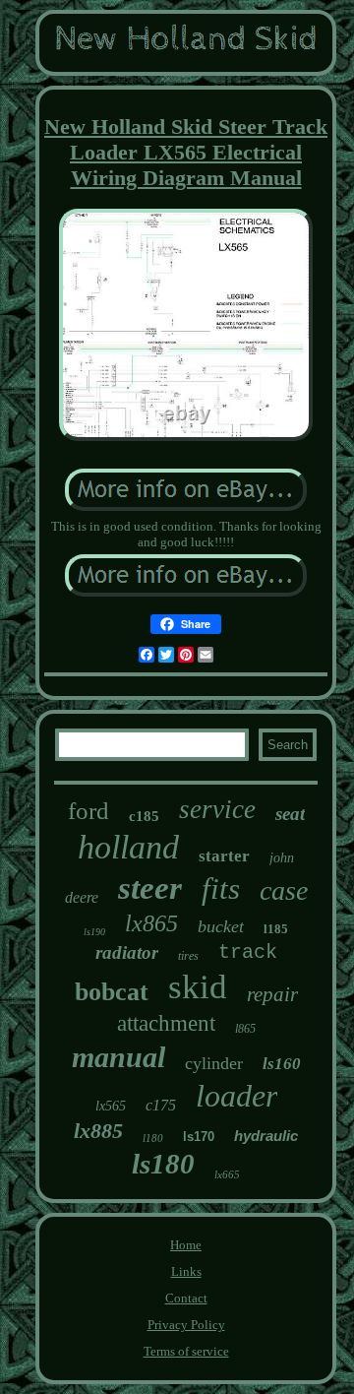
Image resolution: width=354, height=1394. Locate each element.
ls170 (198, 1136)
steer (150, 888)
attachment (166, 1023)
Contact (186, 1298)
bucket (221, 926)
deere (81, 897)
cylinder (214, 1063)
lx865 (151, 923)
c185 (144, 816)
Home (186, 1244)
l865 (245, 1029)
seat (290, 813)
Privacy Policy (186, 1324)
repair (272, 994)
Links (186, 1271)
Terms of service (186, 1351)
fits (221, 888)
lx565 (110, 1106)
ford (88, 810)
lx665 (227, 1174)
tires (188, 956)
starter (224, 856)
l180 (153, 1138)
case (284, 890)
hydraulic (266, 1135)
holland (128, 847)
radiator (126, 952)
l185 (276, 928)
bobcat (111, 992)
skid (197, 987)
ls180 (163, 1163)
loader (236, 1095)
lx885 (98, 1130)
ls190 (94, 931)
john (281, 858)
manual (118, 1057)
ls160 (282, 1063)
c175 (161, 1105)
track (247, 952)
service (217, 809)
